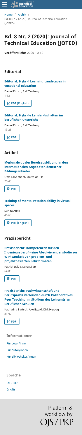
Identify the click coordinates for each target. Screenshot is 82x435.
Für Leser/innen (17, 343)
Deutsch (13, 383)
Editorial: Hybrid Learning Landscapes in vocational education (35, 83)
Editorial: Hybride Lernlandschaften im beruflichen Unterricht (33, 117)
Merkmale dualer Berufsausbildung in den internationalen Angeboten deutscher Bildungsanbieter (36, 166)
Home (8, 14)
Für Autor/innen (17, 350)
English (12, 389)
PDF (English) (19, 103)
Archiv (22, 14)
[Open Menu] (4, 4)
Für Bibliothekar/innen (21, 356)
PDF (13, 137)
